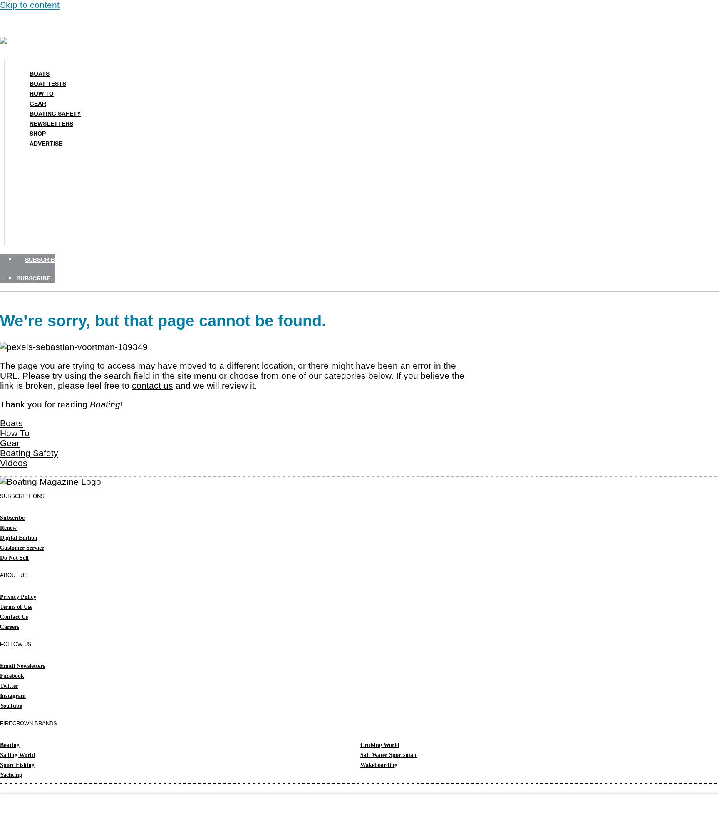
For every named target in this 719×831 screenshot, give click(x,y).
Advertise (46, 143)
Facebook (12, 676)
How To (42, 93)
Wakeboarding (378, 765)
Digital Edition (18, 538)
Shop (38, 133)
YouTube (11, 706)
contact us (152, 385)
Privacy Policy (18, 597)
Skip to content (30, 5)
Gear (38, 103)
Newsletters (51, 123)
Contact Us (14, 617)
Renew (8, 528)
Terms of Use (16, 607)
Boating (10, 745)
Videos (13, 463)
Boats (40, 73)
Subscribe (12, 518)
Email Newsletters (22, 666)
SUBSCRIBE (42, 259)
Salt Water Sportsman (388, 755)
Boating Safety (55, 113)
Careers (9, 627)
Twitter (9, 686)
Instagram (13, 696)
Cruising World (379, 745)
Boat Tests (48, 83)
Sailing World (17, 755)
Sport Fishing (17, 765)
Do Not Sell (14, 558)
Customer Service (22, 548)
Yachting (11, 775)
